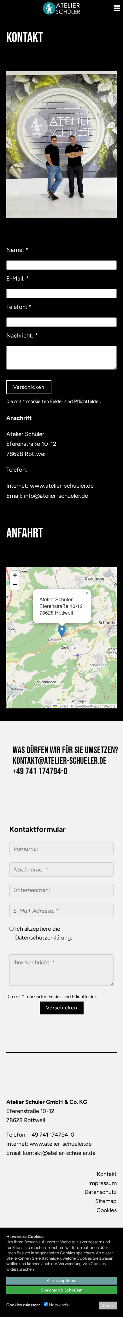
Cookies (107, 1210)
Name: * (17, 249)
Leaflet (62, 706)
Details (108, 1305)
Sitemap (106, 1201)
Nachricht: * (22, 335)
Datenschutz (101, 1192)
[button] (62, 631)
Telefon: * (19, 306)
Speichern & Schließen (61, 1289)
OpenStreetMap (85, 706)
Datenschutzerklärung (43, 937)
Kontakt (107, 1174)
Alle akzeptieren (61, 1280)
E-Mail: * (17, 278)
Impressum (102, 1183)
